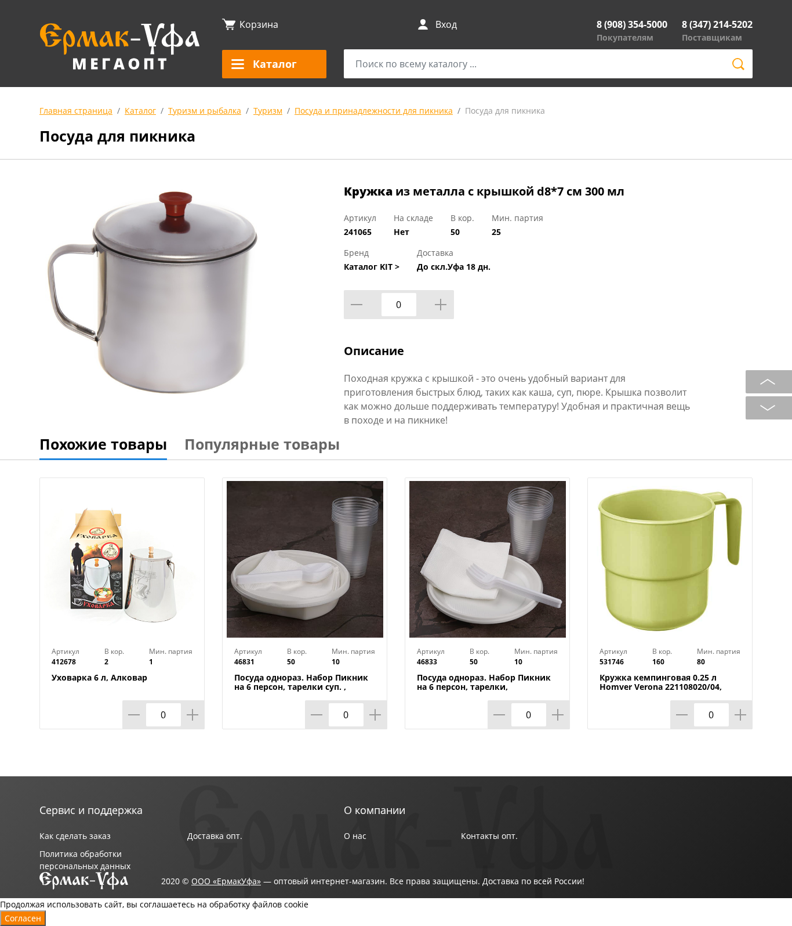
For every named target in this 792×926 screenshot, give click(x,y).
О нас (355, 835)
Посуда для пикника (505, 110)
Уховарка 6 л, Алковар (99, 677)
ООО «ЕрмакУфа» (226, 881)
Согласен (23, 918)
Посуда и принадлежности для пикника (374, 110)
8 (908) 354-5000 (632, 24)
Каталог (140, 110)
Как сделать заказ (75, 835)
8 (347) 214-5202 (717, 24)
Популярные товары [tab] (262, 444)
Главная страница (75, 110)
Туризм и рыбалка (204, 110)
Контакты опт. (489, 835)
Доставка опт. (214, 835)
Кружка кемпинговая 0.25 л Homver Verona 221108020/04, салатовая (661, 687)
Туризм (267, 110)
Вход (446, 24)
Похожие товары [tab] (103, 444)
